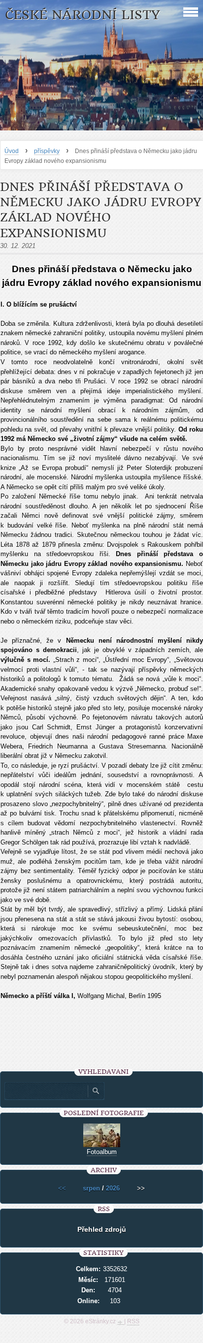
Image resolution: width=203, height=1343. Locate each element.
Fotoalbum (102, 1152)
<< (62, 1188)
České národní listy (82, 15)
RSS (133, 1321)
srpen (91, 1188)
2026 (113, 1188)
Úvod (11, 151)
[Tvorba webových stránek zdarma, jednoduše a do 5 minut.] (120, 1322)
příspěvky (47, 151)
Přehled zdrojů (101, 1229)
